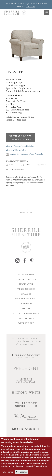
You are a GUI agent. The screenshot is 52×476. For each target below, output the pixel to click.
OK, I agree (7, 472)
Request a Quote (20, 137)
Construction (26, 318)
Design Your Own (26, 279)
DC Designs (26, 304)
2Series (26, 308)
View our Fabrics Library (17, 150)
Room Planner (26, 274)
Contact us (30, 6)
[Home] (14, 12)
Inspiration (26, 284)
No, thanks (21, 472)
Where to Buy (26, 323)
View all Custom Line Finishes (20, 146)
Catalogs (26, 294)
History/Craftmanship (26, 313)
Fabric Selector (26, 289)
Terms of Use (22, 466)
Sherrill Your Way (26, 299)
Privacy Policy (40, 466)
